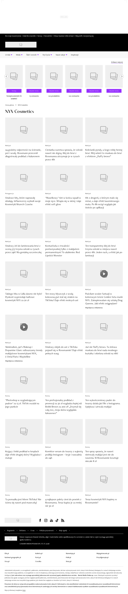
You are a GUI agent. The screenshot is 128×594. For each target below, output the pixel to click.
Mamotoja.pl (70, 553)
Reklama (23, 530)
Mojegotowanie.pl (102, 553)
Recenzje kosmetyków (13, 36)
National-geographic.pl (13, 557)
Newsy (40, 36)
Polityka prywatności (47, 530)
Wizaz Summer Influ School (64, 36)
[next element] (122, 83)
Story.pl (68, 561)
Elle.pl (7, 553)
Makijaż (8, 146)
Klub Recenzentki (29, 36)
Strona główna (9, 105)
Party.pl (38, 557)
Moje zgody (63, 530)
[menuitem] (8, 54)
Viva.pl (7, 561)
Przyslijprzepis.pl (102, 557)
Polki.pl (68, 557)
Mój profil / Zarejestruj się (84, 36)
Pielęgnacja (9, 194)
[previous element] (6, 83)
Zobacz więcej (117, 62)
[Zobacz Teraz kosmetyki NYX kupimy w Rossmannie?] (104, 479)
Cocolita (38, 561)
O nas (32, 530)
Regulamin (10, 530)
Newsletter (48, 36)
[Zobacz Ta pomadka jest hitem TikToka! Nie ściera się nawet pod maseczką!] (24, 479)
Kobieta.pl (38, 553)
